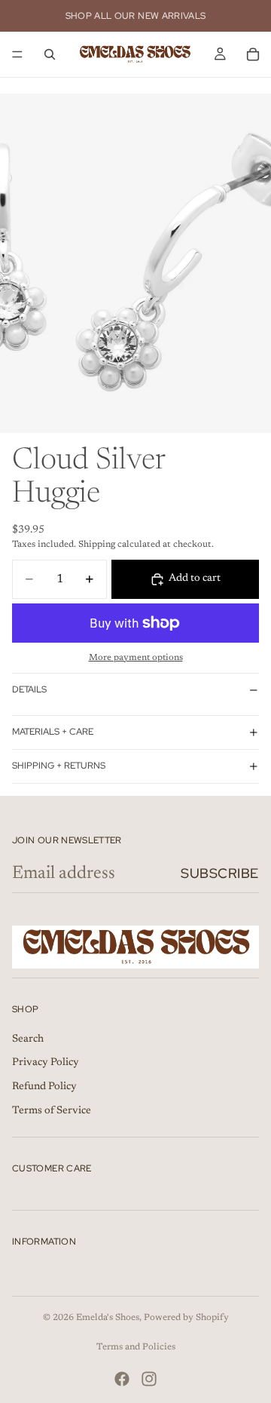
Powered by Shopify (186, 1317)
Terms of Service (51, 1110)
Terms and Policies (135, 1347)
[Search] (49, 54)
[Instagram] (149, 1379)
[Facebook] (122, 1379)
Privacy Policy (45, 1063)
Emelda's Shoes (107, 1317)
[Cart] (252, 54)
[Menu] (17, 54)
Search (28, 1039)
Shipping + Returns (58, 766)
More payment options (136, 657)
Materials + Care (52, 732)
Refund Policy (44, 1087)
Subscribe (220, 873)
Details (29, 689)
